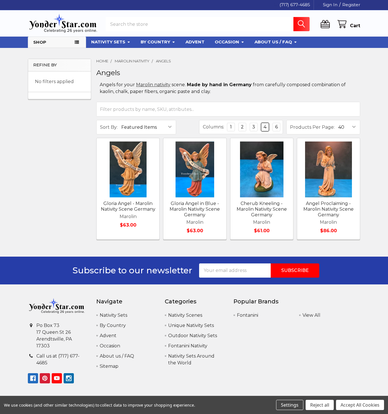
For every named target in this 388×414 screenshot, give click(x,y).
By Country (155, 42)
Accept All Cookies (360, 405)
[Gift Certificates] (326, 24)
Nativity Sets (108, 42)
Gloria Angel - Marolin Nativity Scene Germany (128, 206)
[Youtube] (57, 378)
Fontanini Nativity (187, 345)
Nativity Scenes (185, 315)
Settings (290, 405)
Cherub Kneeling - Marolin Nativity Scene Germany (262, 209)
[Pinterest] (45, 378)
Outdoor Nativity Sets (192, 335)
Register (351, 4)
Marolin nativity (153, 84)
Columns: (213, 127)
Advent (195, 42)
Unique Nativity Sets (191, 325)
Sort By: (109, 127)
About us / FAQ (273, 42)
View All (311, 315)
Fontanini (247, 315)
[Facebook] (33, 378)
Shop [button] (39, 42)
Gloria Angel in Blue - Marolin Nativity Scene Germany (195, 209)
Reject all (319, 405)
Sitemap (109, 366)
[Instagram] (69, 378)
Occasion (227, 42)
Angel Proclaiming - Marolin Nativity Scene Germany (328, 209)
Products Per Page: (312, 127)
